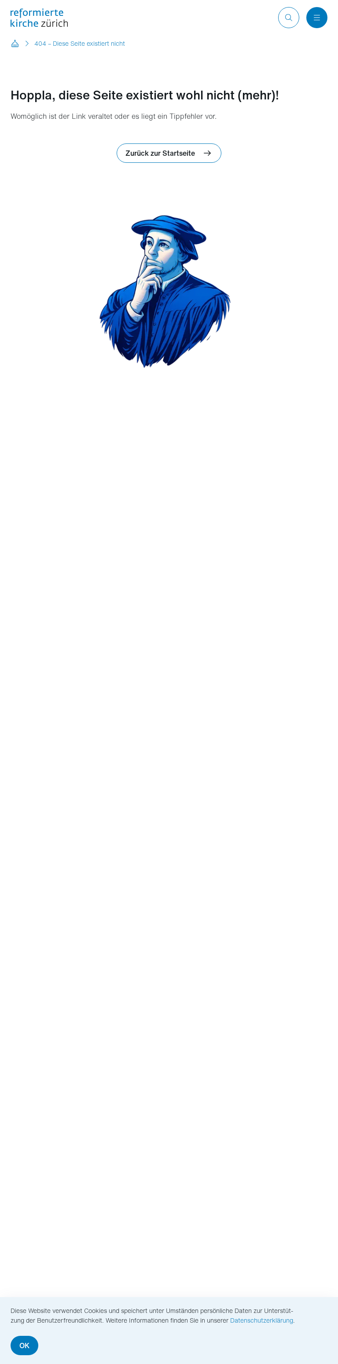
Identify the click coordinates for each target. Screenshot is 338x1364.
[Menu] (316, 17)
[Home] (15, 44)
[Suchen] (288, 17)
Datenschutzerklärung (261, 1320)
